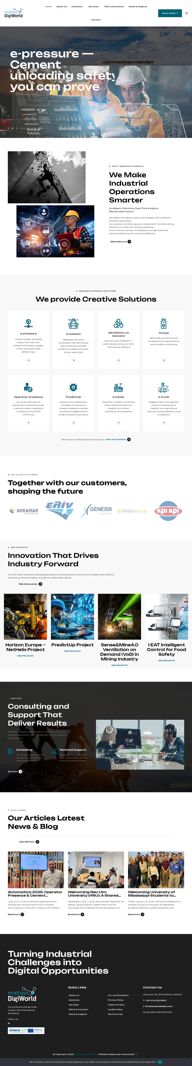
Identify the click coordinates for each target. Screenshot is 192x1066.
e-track (163, 397)
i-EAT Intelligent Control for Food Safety (166, 649)
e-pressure (28, 333)
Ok (160, 1062)
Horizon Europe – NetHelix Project (25, 647)
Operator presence (28, 397)
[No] (188, 1062)
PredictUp (73, 397)
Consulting (24, 749)
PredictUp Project (72, 644)
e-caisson (73, 333)
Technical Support (72, 749)
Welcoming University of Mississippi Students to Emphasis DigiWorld (91, 893)
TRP (137, 1054)
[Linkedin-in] (9, 1023)
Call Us (117, 126)
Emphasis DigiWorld (85, 1054)
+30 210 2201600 (156, 1000)
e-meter (118, 397)
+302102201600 (124, 129)
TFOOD (163, 333)
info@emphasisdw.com (160, 129)
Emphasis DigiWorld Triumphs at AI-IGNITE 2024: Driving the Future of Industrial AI (155, 893)
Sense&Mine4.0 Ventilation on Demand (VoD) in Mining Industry (119, 651)
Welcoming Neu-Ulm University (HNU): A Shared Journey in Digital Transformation (33, 893)
